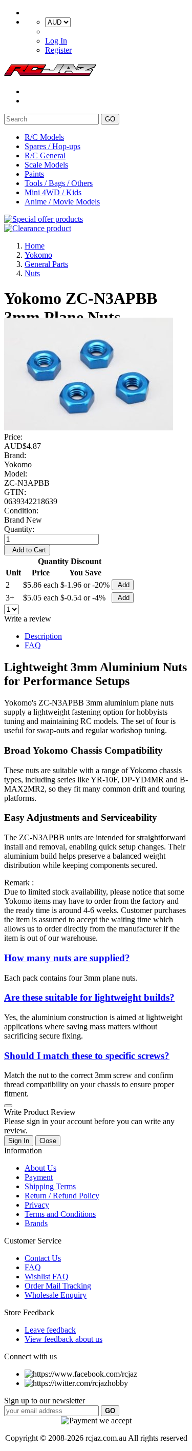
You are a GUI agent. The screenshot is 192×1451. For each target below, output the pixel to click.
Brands (36, 1223)
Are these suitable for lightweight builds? (89, 997)
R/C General (45, 155)
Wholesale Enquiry (56, 1295)
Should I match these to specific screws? (86, 1055)
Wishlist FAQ (47, 1276)
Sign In (18, 1141)
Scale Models (46, 164)
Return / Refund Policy (62, 1195)
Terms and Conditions (60, 1214)
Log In (56, 40)
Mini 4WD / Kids (53, 192)
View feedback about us (63, 1339)
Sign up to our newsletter (44, 1400)
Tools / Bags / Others (59, 183)
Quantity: (19, 529)
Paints (34, 174)
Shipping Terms (50, 1186)
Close (47, 1141)
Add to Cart (27, 550)
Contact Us (43, 1258)
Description (43, 636)
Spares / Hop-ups (52, 146)
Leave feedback (50, 1329)
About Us (40, 1168)
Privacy (37, 1204)
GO (110, 119)
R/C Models (44, 137)
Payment (39, 1177)
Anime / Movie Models (62, 201)
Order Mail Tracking (58, 1285)
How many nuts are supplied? (67, 957)
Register (58, 50)
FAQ (33, 645)
